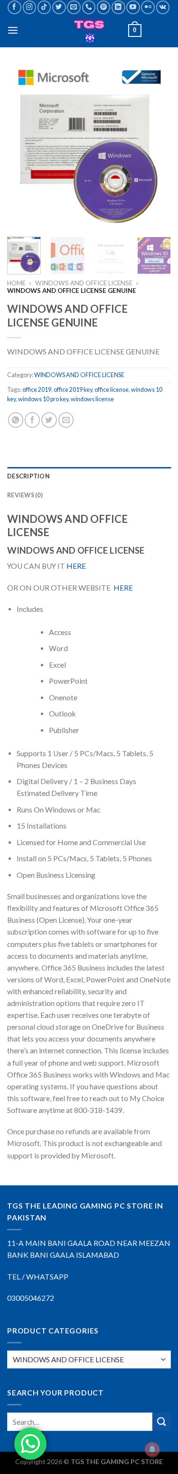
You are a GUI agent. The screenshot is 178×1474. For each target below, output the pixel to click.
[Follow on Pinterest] (104, 7)
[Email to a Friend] (66, 419)
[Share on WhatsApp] (15, 419)
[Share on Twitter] (48, 419)
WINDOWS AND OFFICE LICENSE (83, 283)
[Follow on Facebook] (14, 7)
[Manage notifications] (152, 1449)
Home (16, 283)
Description (28, 476)
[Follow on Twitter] (59, 7)
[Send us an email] (74, 7)
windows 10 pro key (43, 399)
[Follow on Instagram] (30, 7)
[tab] (89, 476)
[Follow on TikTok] (44, 7)
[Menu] (13, 30)
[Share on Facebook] (32, 419)
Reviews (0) (25, 495)
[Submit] (161, 1421)
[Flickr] (148, 7)
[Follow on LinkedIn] (118, 7)
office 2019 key (73, 389)
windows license (92, 399)
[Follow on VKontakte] (163, 7)
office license (111, 389)
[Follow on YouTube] (133, 7)
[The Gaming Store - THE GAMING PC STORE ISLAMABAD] (89, 30)
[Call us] (89, 7)
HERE (76, 566)
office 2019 (36, 389)
